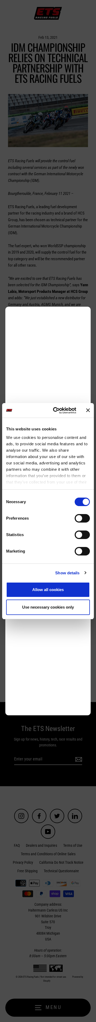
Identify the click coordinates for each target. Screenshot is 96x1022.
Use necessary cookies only (48, 607)
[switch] (82, 518)
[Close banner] (88, 410)
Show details (67, 573)
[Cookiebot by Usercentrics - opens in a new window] (56, 410)
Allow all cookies (48, 589)
